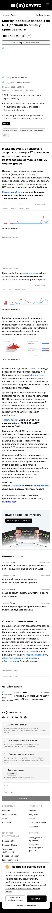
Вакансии (6, 822)
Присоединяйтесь (12, 192)
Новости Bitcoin (9, 845)
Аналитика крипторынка (8, 850)
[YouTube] (4, 36)
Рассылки (33, 826)
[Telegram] (16, 36)
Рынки (14, 15)
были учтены (37, 375)
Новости (6, 15)
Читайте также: (10, 420)
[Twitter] (10, 36)
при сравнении (30, 273)
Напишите (18, 485)
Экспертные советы (38, 822)
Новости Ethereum (10, 856)
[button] (26, 728)
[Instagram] (29, 36)
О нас (4, 818)
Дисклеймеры (10, 661)
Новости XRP (8, 841)
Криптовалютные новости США (10, 861)
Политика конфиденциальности (19, 658)
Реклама (6, 810)
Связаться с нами (10, 814)
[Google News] (25, 717)
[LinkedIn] (23, 36)
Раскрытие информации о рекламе (36, 847)
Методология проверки (35, 839)
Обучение (33, 814)
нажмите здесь (10, 501)
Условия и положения (35, 654)
